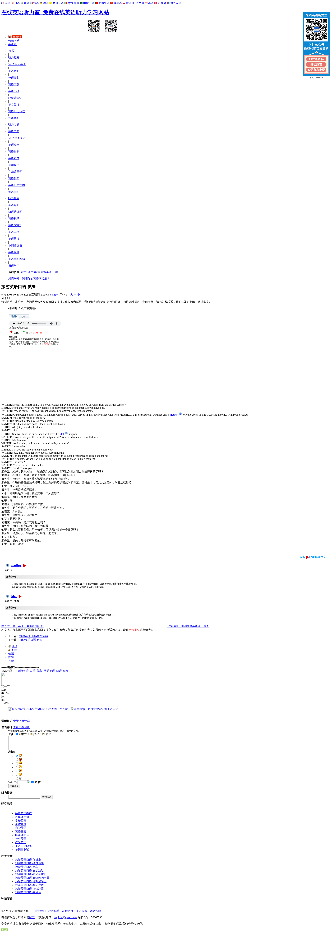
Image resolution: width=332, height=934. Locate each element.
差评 (48, 734)
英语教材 (13, 131)
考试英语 (20, 824)
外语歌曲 (13, 77)
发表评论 (14, 786)
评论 (14, 646)
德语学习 (13, 191)
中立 (24, 734)
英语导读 (13, 238)
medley (16, 565)
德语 (46, 3)
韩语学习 (13, 118)
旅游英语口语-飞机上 (28, 859)
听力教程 (13, 57)
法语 (36, 3)
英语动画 (13, 144)
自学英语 (20, 827)
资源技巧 (13, 164)
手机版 (12, 44)
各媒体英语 (22, 816)
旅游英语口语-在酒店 (28, 892)
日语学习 (13, 265)
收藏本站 (13, 40)
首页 (23, 272)
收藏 (11, 653)
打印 (11, 660)
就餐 (39, 670)
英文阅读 (13, 104)
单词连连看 (15, 245)
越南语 (118, 3)
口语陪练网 (15, 211)
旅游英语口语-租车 (30, 639)
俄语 (129, 3)
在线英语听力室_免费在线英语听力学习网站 (55, 12)
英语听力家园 (16, 185)
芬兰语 (140, 3)
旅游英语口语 (49, 272)
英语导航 (13, 205)
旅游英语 (23, 670)
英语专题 (81, 910)
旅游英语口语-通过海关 (29, 863)
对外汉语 (175, 3)
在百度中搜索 (101, 708)
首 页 (11, 50)
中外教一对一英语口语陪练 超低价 (22, 626)
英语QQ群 (14, 225)
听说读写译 (22, 835)
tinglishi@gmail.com (65, 917)
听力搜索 (13, 198)
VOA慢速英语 (17, 64)
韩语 (26, 3)
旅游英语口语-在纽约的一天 (32, 877)
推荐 (14, 649)
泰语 (151, 3)
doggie (54, 294)
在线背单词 (15, 171)
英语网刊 (13, 252)
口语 (32, 670)
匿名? (38, 782)
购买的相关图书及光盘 (40, 708)
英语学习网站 (16, 258)
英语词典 (13, 178)
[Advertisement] (27, 378)
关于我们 (40, 910)
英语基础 (20, 831)
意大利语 (73, 3)
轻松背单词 (15, 97)
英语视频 (13, 218)
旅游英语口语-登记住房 (29, 885)
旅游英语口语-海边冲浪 (29, 888)
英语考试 (13, 158)
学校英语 (20, 820)
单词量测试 (22, 849)
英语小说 (13, 91)
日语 (17, 3)
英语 (7, 3)
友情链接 (67, 910)
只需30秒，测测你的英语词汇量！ (29, 278)
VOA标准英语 (17, 138)
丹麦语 (162, 3)
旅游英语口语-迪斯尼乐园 (31, 881)
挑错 (11, 657)
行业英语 (20, 838)
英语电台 (13, 232)
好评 (36, 734)
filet (14, 596)
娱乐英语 (20, 842)
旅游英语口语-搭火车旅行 (31, 874)
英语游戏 (13, 151)
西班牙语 (58, 3)
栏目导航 (53, 910)
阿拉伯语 (88, 3)
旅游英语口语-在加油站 (33, 636)
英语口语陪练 (23, 845)
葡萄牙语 (103, 3)
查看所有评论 (21, 720)
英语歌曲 (13, 70)
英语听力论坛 (16, 111)
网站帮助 (95, 910)
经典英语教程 (23, 813)
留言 (32, 917)
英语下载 (13, 84)
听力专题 (13, 124)
